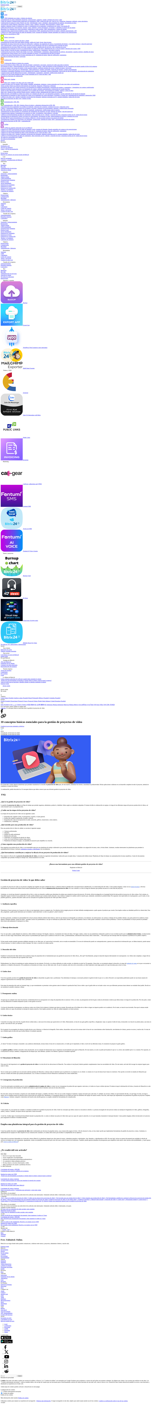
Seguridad (7, 1330)
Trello (2, 1297)
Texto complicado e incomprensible (13, 1157)
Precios (3, 140)
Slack (2, 1302)
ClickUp (3, 1292)
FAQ (2, 1198)
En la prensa (4, 1256)
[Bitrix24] (8, 3)
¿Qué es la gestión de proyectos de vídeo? (15, 1198)
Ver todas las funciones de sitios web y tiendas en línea (16, 98)
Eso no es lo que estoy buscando (12, 1156)
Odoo (2, 1305)
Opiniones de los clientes (8, 1276)
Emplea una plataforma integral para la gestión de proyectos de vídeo (67, 1201)
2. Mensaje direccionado (96, 1199)
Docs (2, 1288)
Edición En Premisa (6, 1284)
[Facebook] (5, 1349)
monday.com (4, 1294)
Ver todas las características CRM (10, 34)
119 (8, 1229)
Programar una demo (6, 1267)
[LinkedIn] (6, 1368)
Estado (2, 1268)
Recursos (3, 1281)
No (5, 1154)
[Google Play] (7, 1343)
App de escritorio (5, 1311)
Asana (2, 1291)
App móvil (4, 1310)
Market (3, 1308)
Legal (5, 1324)
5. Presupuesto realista (131, 1199)
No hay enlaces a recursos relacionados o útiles (16, 1163)
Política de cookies (23, 1398)
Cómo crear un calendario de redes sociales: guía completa (17, 1212)
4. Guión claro (120, 1199)
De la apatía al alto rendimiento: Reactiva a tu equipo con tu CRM (19, 1225)
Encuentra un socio (6, 1318)
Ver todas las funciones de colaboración (12, 76)
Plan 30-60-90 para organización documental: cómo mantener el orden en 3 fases (23, 1218)
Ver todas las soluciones (7, 277)
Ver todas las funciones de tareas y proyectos (13, 56)
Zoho (2, 1295)
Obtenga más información (43, 1401)
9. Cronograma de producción (33, 1201)
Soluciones (4, 1275)
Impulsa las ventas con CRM (9, 1223)
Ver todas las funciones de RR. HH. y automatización (15, 121)
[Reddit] (6, 1373)
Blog (2, 1272)
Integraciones (4, 278)
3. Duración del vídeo (110, 1199)
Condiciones (7, 1325)
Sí (2, 1154)
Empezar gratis (5, 4)
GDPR (6, 1329)
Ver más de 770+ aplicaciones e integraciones (13, 644)
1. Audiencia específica (83, 1199)
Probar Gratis (76, 870)
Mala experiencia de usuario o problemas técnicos (16, 1164)
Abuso (6, 1332)
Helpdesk (3, 1261)
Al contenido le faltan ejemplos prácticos (14, 1161)
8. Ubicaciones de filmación (16, 1201)
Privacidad (7, 1327)
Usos (2, 1280)
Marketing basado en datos (8, 1210)
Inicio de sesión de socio (7, 1321)
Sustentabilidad (5, 1257)
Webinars (3, 1262)
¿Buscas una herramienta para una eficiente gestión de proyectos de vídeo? (27, 1199)
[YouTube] (6, 1358)
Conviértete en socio (6, 1319)
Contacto (3, 1254)
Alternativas (4, 1278)
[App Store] (6, 1339)
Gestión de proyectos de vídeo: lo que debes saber (62, 1199)
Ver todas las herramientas (8, 139)
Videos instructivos (6, 1264)
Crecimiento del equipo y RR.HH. (10, 1217)
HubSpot (3, 1299)
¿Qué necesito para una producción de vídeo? (68, 1198)
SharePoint (4, 1303)
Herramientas (4, 1249)
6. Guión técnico (141, 1199)
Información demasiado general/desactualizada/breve (17, 1159)
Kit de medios (4, 1253)
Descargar (3, 1286)
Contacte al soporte (6, 1265)
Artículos (3, 708)
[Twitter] (6, 1353)
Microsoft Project (5, 1300)
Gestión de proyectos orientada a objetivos (12, 726)
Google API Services (6, 1315)
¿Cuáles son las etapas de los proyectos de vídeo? (41, 1198)
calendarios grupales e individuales (30, 849)
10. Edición (45, 1201)
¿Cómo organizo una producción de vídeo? (93, 1198)
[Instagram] (6, 1363)
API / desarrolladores (6, 1313)
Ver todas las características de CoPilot (11, 137)
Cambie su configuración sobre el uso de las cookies (113, 1401)
